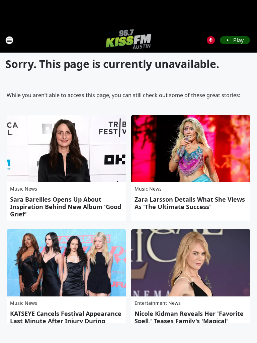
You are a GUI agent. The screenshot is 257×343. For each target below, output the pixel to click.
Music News (23, 189)
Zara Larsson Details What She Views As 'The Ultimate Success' (190, 203)
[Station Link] (128, 40)
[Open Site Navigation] (9, 40)
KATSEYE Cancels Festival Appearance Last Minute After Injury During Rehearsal (65, 321)
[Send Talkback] (211, 40)
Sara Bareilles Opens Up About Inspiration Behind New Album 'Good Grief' (65, 207)
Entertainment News (158, 303)
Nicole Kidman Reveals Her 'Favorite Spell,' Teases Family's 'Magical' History (189, 321)
